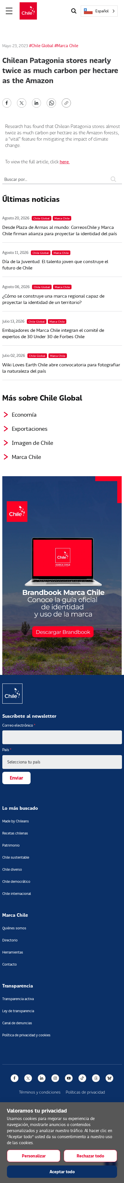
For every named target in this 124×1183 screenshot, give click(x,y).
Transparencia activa (18, 999)
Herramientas (12, 952)
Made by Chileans (15, 821)
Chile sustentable (15, 857)
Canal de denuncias (17, 1023)
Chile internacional (16, 893)
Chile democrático (16, 881)
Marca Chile (26, 456)
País (7, 749)
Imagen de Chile (32, 442)
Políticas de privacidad (85, 1092)
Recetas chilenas (15, 833)
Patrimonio (11, 845)
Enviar (16, 777)
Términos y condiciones (40, 1092)
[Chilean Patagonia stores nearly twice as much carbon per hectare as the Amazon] (7, 102)
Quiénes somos (14, 928)
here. (65, 161)
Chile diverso (12, 869)
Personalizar (34, 1155)
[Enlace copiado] (67, 103)
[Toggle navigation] (9, 11)
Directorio (10, 940)
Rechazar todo (90, 1155)
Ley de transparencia (18, 1011)
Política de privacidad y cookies (26, 1035)
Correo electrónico (18, 725)
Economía (24, 414)
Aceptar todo (62, 1171)
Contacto (9, 964)
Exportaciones (30, 428)
